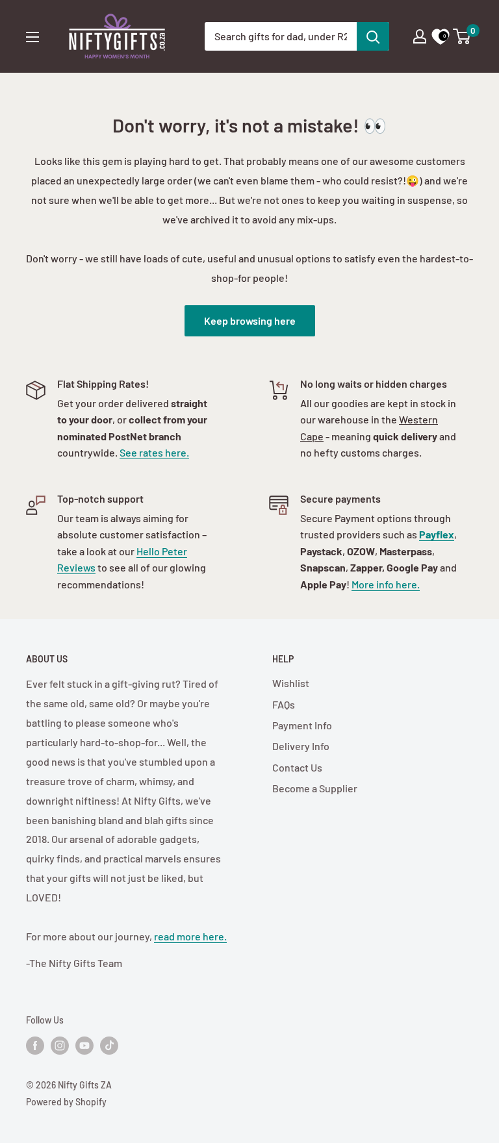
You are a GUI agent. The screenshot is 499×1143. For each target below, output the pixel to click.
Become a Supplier (314, 788)
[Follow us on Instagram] (60, 1045)
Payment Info (302, 725)
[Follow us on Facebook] (35, 1045)
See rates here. (154, 452)
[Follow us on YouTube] (84, 1045)
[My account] (419, 36)
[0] (462, 36)
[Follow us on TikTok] (109, 1045)
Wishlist (290, 683)
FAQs (283, 704)
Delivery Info (300, 746)
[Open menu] (32, 37)
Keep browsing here (250, 320)
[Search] (373, 36)
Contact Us (297, 767)
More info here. (386, 584)
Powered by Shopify (66, 1101)
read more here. (190, 936)
